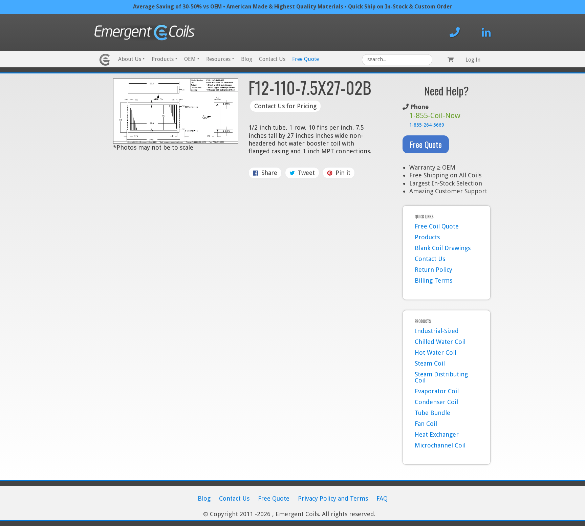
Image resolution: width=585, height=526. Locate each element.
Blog (246, 59)
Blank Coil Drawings (443, 247)
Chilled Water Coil (440, 341)
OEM (191, 59)
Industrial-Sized (437, 330)
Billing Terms (433, 280)
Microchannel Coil (440, 445)
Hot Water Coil (435, 352)
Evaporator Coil (437, 391)
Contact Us (272, 59)
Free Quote (305, 59)
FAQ (382, 498)
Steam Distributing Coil (441, 377)
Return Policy (433, 269)
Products (164, 59)
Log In (472, 60)
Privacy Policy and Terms (333, 498)
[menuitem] (131, 59)
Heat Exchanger (437, 434)
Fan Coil (426, 423)
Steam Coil (430, 363)
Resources (220, 59)
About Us (131, 59)
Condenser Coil (436, 402)
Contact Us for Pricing (285, 106)
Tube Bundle (432, 412)
